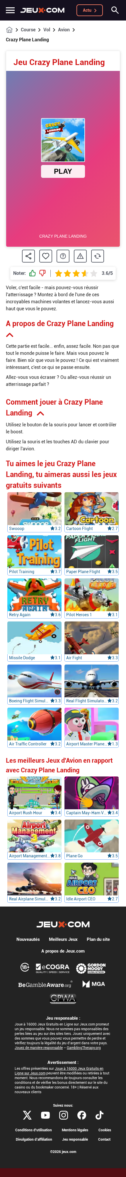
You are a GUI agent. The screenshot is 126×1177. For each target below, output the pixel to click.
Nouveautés (28, 939)
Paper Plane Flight (83, 571)
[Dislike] (42, 273)
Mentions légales (75, 1130)
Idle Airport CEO (81, 899)
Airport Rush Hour (25, 812)
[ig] (63, 1115)
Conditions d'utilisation (33, 1130)
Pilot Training (21, 571)
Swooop (16, 528)
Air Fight (74, 657)
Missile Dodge (22, 657)
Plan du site (98, 939)
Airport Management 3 (29, 856)
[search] (115, 10)
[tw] (27, 1115)
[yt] (45, 1115)
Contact (104, 1139)
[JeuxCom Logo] (42, 10)
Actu (87, 10)
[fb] (81, 1115)
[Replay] (97, 256)
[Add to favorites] (45, 256)
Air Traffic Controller (28, 744)
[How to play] (63, 256)
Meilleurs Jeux (63, 939)
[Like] (32, 273)
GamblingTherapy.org (84, 1048)
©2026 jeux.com (63, 1152)
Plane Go (74, 856)
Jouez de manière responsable (39, 1048)
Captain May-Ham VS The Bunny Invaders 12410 (86, 812)
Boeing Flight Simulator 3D (29, 701)
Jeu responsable (75, 1139)
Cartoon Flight (79, 528)
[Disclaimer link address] (52, 968)
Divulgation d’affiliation (34, 1139)
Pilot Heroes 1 (79, 614)
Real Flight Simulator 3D (86, 701)
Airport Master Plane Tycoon (86, 744)
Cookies (104, 1130)
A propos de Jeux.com (63, 951)
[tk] (99, 1115)
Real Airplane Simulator (29, 899)
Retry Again (19, 614)
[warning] (80, 256)
